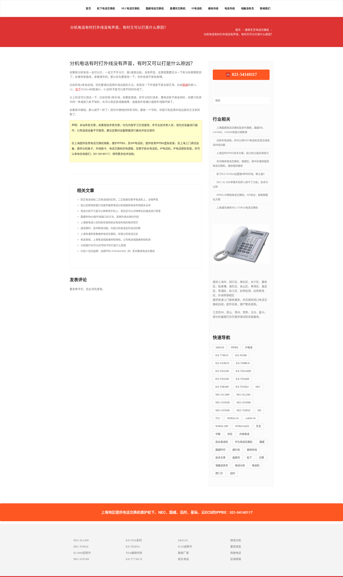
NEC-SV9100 (222, 410)
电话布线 (230, 8)
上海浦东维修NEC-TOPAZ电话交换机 (237, 207)
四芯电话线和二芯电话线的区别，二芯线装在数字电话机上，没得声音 (119, 199)
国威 (185, 85)
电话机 (255, 465)
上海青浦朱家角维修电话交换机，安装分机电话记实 (109, 233)
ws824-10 (250, 418)
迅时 (232, 473)
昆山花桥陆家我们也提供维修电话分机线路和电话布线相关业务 (116, 205)
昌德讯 (236, 457)
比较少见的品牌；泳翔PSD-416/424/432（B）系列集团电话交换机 (118, 251)
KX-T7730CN (134, 559)
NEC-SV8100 (222, 402)
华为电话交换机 (243, 442)
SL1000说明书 (82, 552)
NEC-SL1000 (222, 394)
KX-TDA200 (222, 379)
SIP (259, 410)
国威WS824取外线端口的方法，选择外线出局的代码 (110, 216)
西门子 (219, 473)
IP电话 (248, 347)
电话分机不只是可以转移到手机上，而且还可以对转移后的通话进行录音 (121, 211)
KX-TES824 (242, 387)
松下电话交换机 (106, 8)
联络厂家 (183, 552)
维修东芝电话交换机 (257, 29)
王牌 (261, 457)
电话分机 (240, 465)
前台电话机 (221, 442)
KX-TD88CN (243, 363)
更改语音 (235, 546)
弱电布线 (213, 8)
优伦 (229, 434)
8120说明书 (185, 546)
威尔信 (236, 449)
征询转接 (235, 559)
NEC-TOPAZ (243, 410)
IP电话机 (197, 8)
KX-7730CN (221, 355)
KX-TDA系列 (134, 540)
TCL (217, 418)
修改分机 (235, 540)
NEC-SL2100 (243, 394)
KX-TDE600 (222, 387)
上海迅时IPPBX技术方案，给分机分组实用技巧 (243, 153)
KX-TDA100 (222, 371)
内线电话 (244, 434)
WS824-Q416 (242, 426)
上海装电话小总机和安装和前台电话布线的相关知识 (109, 222)
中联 (217, 434)
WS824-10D (221, 426)
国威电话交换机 (155, 8)
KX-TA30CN (222, 363)
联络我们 (265, 8)
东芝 (258, 426)
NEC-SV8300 (244, 402)
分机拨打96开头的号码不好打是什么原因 (103, 245)
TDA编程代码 (134, 552)
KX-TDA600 (242, 379)
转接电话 (235, 552)
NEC (257, 387)
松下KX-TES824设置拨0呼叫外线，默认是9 (240, 174)
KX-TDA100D (243, 371)
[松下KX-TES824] (241, 243)
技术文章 (220, 457)
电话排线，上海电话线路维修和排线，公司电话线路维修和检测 (116, 239)
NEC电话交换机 (130, 8)
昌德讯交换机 (177, 8)
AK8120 (219, 347)
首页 (88, 8)
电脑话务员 (247, 8)
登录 (99, 289)
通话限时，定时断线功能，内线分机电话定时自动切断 (111, 228)
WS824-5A (233, 418)
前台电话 (183, 559)
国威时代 (220, 449)
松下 (78, 89)
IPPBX (234, 347)
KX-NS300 (241, 355)
